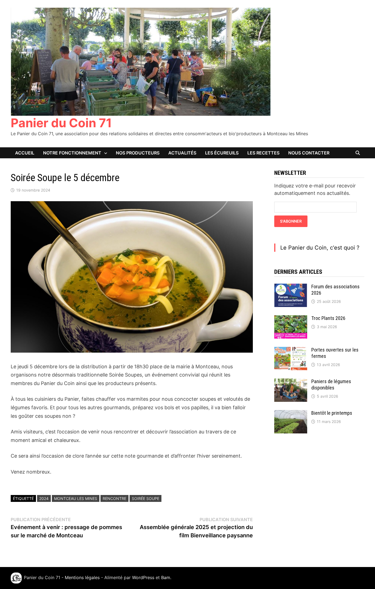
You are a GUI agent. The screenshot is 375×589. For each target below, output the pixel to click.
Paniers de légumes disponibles (331, 384)
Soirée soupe (145, 498)
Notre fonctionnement (72, 153)
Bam (165, 577)
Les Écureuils (222, 153)
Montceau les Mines (75, 498)
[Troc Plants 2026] (290, 319)
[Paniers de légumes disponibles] (290, 382)
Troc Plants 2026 (328, 318)
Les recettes (263, 153)
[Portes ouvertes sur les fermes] (290, 350)
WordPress (143, 577)
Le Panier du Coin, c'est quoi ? (319, 247)
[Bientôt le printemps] (290, 414)
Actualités (182, 153)
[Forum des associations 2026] (290, 287)
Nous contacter (308, 153)
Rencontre (114, 498)
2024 (44, 498)
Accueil (24, 153)
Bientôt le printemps (331, 413)
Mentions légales (82, 577)
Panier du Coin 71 (61, 122)
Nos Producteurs (137, 153)
